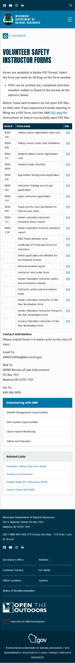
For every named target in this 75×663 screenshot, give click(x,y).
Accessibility (30, 652)
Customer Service (13, 570)
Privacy (53, 652)
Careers (43, 580)
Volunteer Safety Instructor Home (26, 466)
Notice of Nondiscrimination (19, 590)
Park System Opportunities (22, 422)
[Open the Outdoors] (24, 608)
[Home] (21, 19)
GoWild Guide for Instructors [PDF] (27, 482)
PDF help (56, 113)
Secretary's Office (13, 559)
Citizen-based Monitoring (21, 431)
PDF (68, 132)
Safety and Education (19, 441)
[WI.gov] (37, 639)
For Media (44, 570)
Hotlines (43, 559)
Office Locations (12, 580)
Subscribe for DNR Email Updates (28, 621)
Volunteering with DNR (22, 402)
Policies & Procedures (20, 474)
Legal (43, 652)
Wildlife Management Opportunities (27, 412)
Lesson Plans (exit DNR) (21, 489)
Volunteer (19, 35)
